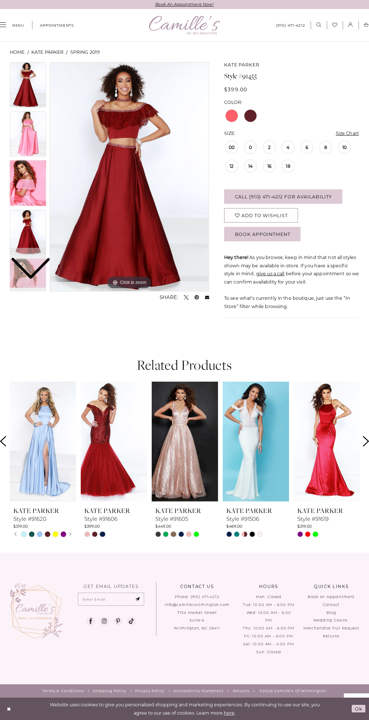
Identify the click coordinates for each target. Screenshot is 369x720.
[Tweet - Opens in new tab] (186, 297)
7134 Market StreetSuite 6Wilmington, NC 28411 (197, 620)
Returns (331, 636)
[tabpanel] (129, 176)
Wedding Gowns (331, 620)
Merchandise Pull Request (331, 628)
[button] (351, 25)
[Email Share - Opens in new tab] (207, 297)
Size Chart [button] (347, 133)
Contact (331, 604)
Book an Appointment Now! (184, 4)
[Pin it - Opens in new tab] (197, 297)
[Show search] (318, 25)
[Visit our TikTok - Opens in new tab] (131, 621)
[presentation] (43, 441)
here (229, 713)
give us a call (270, 273)
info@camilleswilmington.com (197, 604)
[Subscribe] (137, 599)
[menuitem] (54, 25)
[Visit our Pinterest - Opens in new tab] (118, 621)
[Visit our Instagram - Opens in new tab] (104, 621)
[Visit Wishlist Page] (335, 25)
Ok (359, 709)
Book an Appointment (331, 596)
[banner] (184, 25)
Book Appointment (262, 234)
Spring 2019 (85, 52)
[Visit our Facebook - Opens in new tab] (90, 621)
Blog (331, 612)
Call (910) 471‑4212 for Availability (283, 196)
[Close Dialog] (9, 708)
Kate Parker (47, 52)
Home (17, 52)
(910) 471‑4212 (205, 596)
